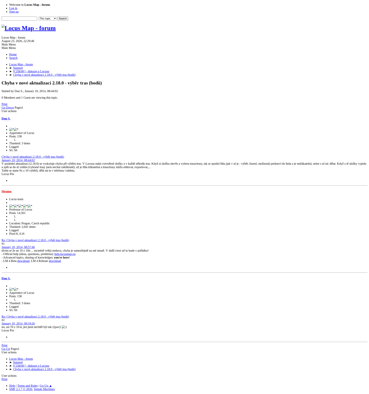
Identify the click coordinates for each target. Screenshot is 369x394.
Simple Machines (44, 389)
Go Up (6, 348)
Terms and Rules (27, 385)
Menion (7, 191)
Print (4, 104)
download (23, 261)
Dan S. (6, 118)
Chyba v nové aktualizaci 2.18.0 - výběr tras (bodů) (33, 156)
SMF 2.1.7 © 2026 (20, 389)
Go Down (8, 107)
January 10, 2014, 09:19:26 (18, 323)
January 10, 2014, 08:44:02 (18, 160)
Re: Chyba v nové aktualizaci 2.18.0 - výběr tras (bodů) (35, 240)
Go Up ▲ (46, 385)
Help (12, 385)
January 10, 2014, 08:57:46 (18, 247)
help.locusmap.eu (65, 254)
